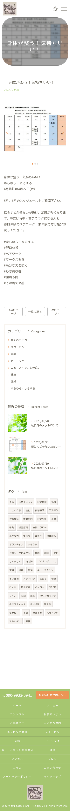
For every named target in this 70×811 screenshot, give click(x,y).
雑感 (13, 381)
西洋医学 (53, 510)
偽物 (53, 501)
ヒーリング (17, 361)
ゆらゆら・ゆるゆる (23, 388)
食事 (11, 569)
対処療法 (14, 518)
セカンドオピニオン (19, 552)
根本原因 (28, 518)
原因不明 (37, 612)
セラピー (14, 612)
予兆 (11, 527)
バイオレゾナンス (46, 561)
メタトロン (17, 347)
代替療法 (39, 510)
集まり (26, 535)
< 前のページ (13, 311)
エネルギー (15, 621)
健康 (13, 374)
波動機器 (42, 501)
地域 (46, 552)
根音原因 (23, 527)
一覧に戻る (35, 311)
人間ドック (52, 612)
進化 (28, 510)
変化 (56, 552)
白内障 (29, 561)
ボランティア (16, 544)
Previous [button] (8, 132)
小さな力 (14, 535)
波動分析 (42, 518)
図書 (21, 569)
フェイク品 (15, 510)
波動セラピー (40, 527)
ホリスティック (17, 604)
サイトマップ (52, 776)
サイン (12, 595)
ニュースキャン (45, 569)
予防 (11, 501)
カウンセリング (48, 595)
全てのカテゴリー (21, 340)
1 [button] (32, 164)
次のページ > (56, 311)
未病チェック (26, 501)
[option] (35, 130)
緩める (43, 578)
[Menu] (64, 8)
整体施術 (51, 535)
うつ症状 (14, 578)
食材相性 (34, 604)
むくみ (12, 587)
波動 (32, 595)
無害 (28, 621)
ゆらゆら (32, 544)
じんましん (15, 561)
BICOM (52, 587)
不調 (25, 612)
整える (47, 604)
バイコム (39, 587)
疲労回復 (25, 587)
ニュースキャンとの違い (25, 368)
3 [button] (37, 164)
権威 (37, 552)
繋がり (38, 535)
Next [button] (62, 132)
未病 (13, 354)
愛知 (23, 595)
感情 (30, 569)
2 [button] (35, 164)
